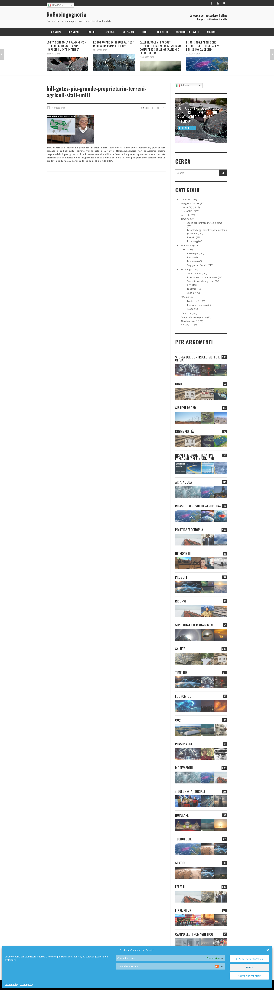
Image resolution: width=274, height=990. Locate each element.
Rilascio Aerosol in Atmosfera (202, 277)
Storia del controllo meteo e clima (204, 222)
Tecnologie (186, 269)
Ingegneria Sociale (190, 203)
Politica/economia (196, 305)
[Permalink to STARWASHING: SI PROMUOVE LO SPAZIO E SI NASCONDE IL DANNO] (220, 873)
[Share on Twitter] (158, 108)
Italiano (57, 4)
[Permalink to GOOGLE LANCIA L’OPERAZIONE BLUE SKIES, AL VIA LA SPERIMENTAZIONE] (207, 62)
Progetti (191, 237)
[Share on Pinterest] (163, 108)
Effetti (184, 297)
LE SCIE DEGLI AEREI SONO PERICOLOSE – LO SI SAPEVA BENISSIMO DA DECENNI (156, 45)
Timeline (185, 218)
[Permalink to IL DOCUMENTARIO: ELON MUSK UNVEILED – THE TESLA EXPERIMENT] (220, 920)
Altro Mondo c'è (189, 321)
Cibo (189, 249)
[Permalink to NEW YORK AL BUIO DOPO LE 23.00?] (207, 706)
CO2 (189, 285)
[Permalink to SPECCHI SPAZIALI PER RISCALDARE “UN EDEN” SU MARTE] (207, 849)
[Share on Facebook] (152, 108)
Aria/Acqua (192, 253)
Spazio (190, 292)
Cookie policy (11, 984)
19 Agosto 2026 (193, 50)
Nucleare (191, 288)
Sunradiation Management (200, 281)
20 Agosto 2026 (100, 57)
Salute (190, 308)
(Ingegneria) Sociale (197, 265)
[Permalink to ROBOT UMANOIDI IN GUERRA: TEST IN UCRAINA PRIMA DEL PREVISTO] (67, 62)
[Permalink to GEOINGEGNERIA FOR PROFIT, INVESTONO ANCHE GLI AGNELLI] (220, 706)
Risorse (191, 257)
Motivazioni (187, 245)
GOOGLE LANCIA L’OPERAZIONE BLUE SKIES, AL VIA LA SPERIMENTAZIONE (207, 44)
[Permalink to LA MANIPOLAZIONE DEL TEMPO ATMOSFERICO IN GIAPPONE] (207, 370)
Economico (193, 261)
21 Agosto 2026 (54, 50)
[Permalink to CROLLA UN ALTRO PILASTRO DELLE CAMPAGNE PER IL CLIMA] (220, 730)
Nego (249, 967)
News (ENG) (187, 211)
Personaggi (193, 241)
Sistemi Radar (194, 273)
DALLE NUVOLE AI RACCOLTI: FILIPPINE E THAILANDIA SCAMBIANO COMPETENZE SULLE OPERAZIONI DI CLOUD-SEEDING (113, 47)
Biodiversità (193, 301)
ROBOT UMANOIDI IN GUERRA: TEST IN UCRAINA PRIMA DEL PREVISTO (67, 44)
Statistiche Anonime (249, 958)
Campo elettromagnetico (194, 317)
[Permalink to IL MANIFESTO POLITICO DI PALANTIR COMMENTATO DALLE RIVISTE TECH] (220, 801)
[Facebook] (212, 3)
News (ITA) (186, 207)
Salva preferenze (249, 976)
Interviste (185, 215)
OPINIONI (186, 199)
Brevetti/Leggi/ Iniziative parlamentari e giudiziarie (195, 457)
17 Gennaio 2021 (58, 108)
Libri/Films (186, 313)
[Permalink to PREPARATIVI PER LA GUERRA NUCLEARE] (188, 825)
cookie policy (26, 984)
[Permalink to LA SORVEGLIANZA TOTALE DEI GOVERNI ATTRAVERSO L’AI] (207, 801)
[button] (267, 950)
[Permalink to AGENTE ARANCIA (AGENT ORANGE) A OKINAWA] (188, 659)
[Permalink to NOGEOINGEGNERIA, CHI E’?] (188, 563)
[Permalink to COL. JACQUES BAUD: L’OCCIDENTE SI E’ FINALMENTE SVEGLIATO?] (207, 563)
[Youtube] (218, 3)
